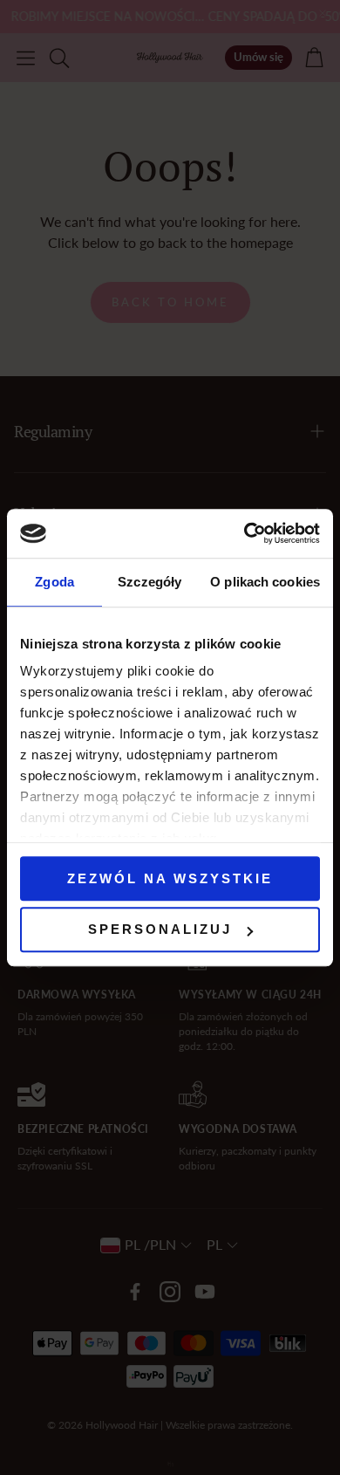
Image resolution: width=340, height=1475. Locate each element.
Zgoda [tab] (54, 581)
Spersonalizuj (160, 930)
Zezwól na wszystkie (170, 878)
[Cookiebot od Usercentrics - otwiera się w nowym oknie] (244, 533)
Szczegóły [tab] (149, 581)
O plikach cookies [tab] (265, 581)
